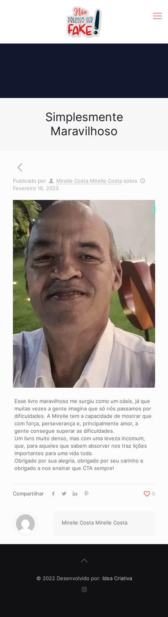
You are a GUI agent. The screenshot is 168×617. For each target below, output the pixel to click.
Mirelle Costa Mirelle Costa (89, 181)
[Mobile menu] (157, 15)
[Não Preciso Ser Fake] (84, 21)
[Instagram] (84, 589)
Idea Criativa (117, 578)
